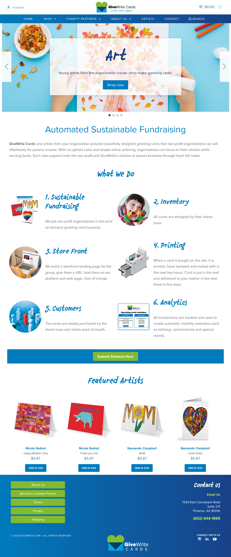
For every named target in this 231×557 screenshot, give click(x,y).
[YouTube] (215, 539)
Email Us (213, 494)
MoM (142, 453)
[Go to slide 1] (109, 115)
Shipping (38, 519)
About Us (119, 19)
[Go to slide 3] (117, 115)
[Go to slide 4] (6, 67)
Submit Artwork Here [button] (115, 356)
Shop (48, 19)
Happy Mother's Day (36, 453)
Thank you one (89, 453)
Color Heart (195, 453)
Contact (172, 19)
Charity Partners (81, 19)
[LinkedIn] (207, 539)
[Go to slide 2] (224, 67)
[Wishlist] (201, 5)
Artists (147, 19)
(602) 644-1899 (206, 518)
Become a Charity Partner (38, 493)
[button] (115, 84)
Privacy (38, 510)
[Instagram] (199, 539)
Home (28, 19)
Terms (38, 502)
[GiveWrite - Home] (116, 543)
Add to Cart (36, 468)
